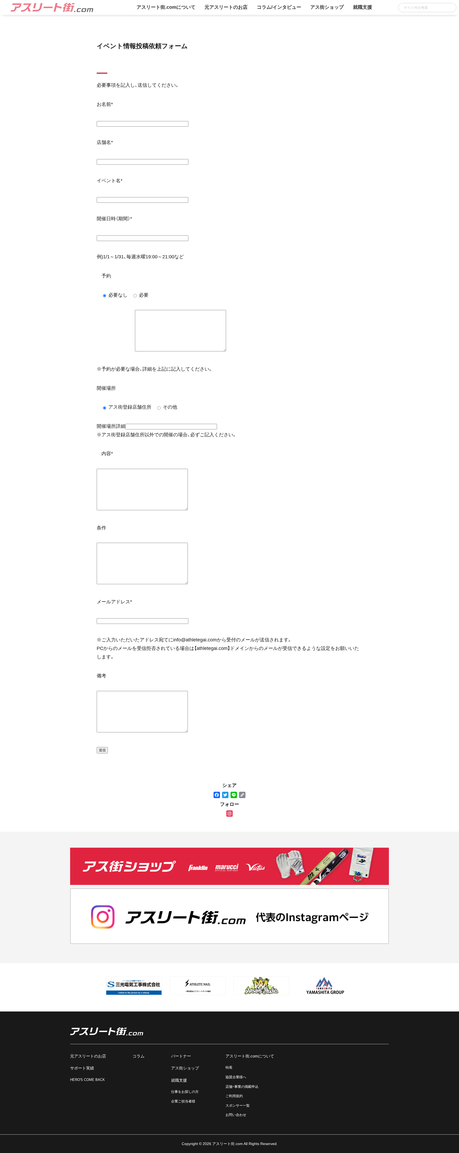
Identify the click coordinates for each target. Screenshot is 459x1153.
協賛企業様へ (236, 1077)
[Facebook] (216, 795)
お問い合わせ (236, 1115)
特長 (229, 1067)
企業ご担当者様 (183, 1101)
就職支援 (362, 7)
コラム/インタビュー (279, 7)
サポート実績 (82, 1068)
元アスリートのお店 (226, 7)
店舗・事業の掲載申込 (242, 1087)
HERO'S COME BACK (87, 1080)
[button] (450, 7)
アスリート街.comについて (166, 7)
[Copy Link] (242, 795)
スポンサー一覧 (238, 1106)
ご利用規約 (234, 1096)
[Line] (234, 795)
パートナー (181, 1056)
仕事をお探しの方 (185, 1092)
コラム (138, 1056)
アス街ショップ (327, 7)
